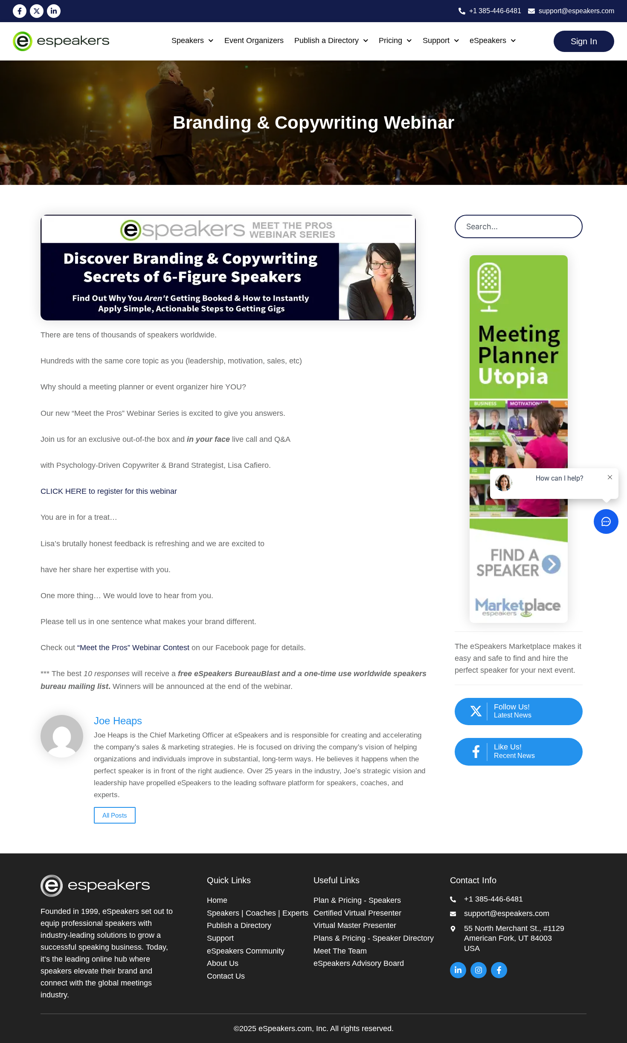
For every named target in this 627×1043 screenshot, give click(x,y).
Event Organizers (254, 40)
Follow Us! (512, 707)
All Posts (114, 815)
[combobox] (519, 226)
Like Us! (508, 747)
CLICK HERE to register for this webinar (109, 491)
